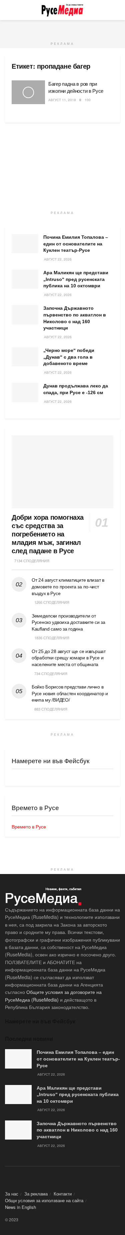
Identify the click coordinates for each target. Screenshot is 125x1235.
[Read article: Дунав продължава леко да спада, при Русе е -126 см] (25, 392)
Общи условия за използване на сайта (44, 1200)
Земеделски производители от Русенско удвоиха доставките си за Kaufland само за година (68, 622)
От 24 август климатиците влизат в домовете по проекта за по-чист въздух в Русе (68, 586)
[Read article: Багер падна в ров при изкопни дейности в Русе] (28, 92)
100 (88, 99)
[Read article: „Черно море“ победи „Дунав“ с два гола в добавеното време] (25, 356)
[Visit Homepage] (62, 10)
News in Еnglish (20, 1207)
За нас (11, 1193)
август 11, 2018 (62, 99)
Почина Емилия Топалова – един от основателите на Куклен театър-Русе (75, 243)
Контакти (63, 1193)
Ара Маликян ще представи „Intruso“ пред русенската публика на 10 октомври (75, 279)
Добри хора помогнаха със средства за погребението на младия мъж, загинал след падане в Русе (48, 534)
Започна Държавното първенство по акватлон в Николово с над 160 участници (77, 1130)
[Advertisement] (62, 28)
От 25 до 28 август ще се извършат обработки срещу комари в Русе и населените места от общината (69, 658)
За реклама (36, 1193)
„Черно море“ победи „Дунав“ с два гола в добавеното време (68, 357)
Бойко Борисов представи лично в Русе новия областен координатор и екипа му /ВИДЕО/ (70, 693)
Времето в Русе (29, 826)
